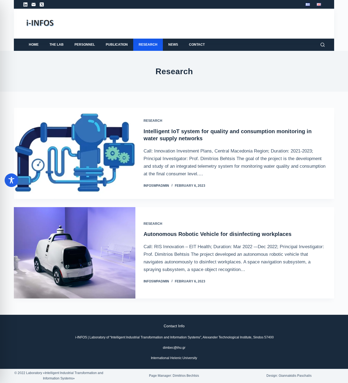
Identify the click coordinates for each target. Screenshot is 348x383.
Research (148, 44)
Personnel (84, 44)
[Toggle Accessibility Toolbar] (11, 180)
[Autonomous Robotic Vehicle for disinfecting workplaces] (74, 252)
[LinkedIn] (25, 4)
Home (34, 44)
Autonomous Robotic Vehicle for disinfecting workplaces (217, 234)
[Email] (34, 4)
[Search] (323, 45)
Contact (197, 44)
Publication (117, 44)
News (173, 44)
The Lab (56, 44)
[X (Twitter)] (42, 4)
